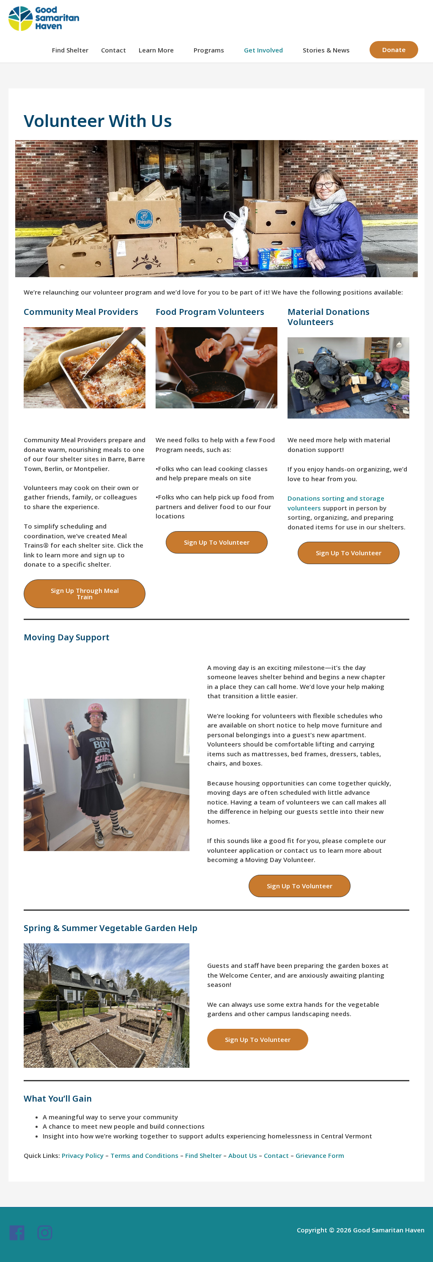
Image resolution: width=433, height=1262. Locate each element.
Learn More (156, 50)
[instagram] (47, 1232)
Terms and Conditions (144, 1155)
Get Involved (263, 50)
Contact (113, 50)
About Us (242, 1155)
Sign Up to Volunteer (257, 1039)
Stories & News (326, 50)
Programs (209, 50)
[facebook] (21, 1232)
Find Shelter (70, 50)
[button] (394, 49)
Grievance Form (320, 1155)
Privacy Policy (83, 1155)
